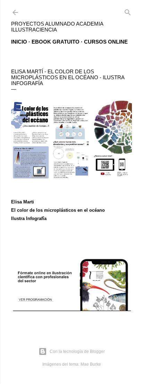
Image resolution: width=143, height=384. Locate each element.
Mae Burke (91, 364)
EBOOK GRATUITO (55, 42)
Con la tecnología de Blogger (77, 351)
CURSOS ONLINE (106, 42)
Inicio (19, 42)
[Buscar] (128, 11)
